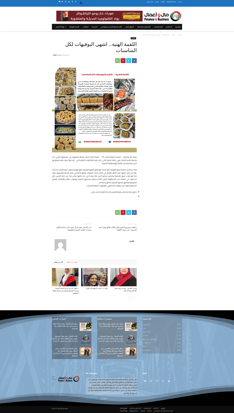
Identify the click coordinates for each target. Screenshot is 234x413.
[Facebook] (75, 1)
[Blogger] (169, 381)
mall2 (54, 55)
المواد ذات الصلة (72, 262)
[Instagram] (72, 1)
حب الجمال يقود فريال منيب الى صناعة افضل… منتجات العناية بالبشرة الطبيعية (73, 228)
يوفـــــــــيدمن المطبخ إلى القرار (97, 288)
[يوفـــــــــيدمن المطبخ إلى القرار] (94, 277)
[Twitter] (65, 1)
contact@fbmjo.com (93, 398)
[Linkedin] (69, 1)
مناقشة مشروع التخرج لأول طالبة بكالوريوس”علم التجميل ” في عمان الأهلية (118, 228)
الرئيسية (180, 34)
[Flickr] (157, 381)
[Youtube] (59, 1)
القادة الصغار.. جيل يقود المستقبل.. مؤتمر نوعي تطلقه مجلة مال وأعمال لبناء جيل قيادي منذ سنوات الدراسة (65, 338)
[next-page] (130, 298)
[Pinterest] (123, 60)
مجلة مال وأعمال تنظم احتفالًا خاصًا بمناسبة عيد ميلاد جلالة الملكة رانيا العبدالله (65, 326)
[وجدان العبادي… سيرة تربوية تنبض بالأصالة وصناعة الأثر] (123, 277)
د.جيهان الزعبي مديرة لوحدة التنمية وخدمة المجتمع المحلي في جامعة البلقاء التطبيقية (65, 290)
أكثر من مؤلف (58, 262)
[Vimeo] (62, 1)
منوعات (173, 34)
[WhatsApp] (117, 60)
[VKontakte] (145, 381)
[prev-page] (134, 298)
